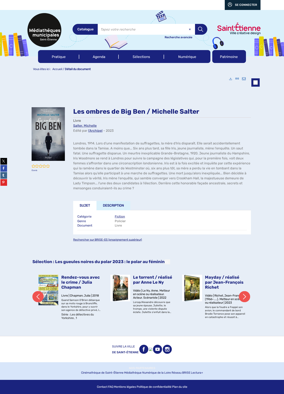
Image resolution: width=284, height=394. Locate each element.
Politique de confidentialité (154, 387)
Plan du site (179, 387)
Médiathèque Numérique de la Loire (147, 372)
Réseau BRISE (181, 372)
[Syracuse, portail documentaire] (44, 30)
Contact (102, 387)
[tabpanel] (142, 205)
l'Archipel (95, 131)
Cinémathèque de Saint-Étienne (102, 372)
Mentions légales (125, 387)
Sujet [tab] (85, 205)
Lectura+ (197, 372)
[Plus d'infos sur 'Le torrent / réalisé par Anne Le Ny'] (120, 288)
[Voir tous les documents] (167, 261)
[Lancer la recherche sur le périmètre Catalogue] (201, 29)
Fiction (120, 216)
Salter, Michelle (85, 126)
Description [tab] (113, 205)
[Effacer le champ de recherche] (190, 29)
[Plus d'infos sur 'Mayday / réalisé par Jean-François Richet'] (192, 288)
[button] (58, 56)
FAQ (110, 387)
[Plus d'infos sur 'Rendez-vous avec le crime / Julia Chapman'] (48, 290)
